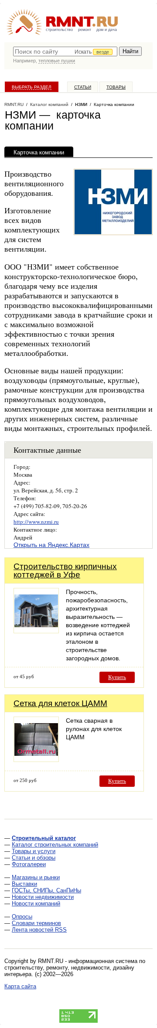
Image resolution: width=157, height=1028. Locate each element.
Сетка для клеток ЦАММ (60, 703)
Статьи (82, 87)
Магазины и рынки (36, 877)
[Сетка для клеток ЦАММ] (36, 759)
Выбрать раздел (31, 87)
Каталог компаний (49, 104)
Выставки (24, 884)
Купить (117, 677)
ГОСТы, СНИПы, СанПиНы (46, 890)
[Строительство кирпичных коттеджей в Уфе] (36, 631)
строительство (59, 29)
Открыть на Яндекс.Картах (51, 544)
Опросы (22, 916)
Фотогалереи (29, 864)
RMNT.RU (14, 104)
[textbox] (65, 51)
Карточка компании (39, 152)
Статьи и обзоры (33, 857)
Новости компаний (36, 903)
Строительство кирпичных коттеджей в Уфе (65, 570)
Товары (116, 87)
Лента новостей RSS (39, 929)
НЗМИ (81, 104)
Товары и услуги (33, 851)
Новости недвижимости (43, 897)
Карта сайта (20, 986)
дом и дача (106, 29)
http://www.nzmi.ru (36, 522)
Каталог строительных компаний (55, 844)
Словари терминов (36, 923)
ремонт (84, 29)
